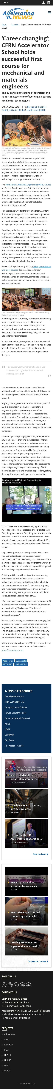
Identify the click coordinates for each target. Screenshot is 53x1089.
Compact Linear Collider (16, 707)
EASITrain (9, 740)
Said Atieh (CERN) (17, 110)
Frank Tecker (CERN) (36, 110)
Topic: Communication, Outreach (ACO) (26, 26)
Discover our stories (37, 961)
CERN (5, 2)
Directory (49, 2)
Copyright (21, 1083)
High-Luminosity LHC (14, 702)
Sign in (43, 2)
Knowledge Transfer (14, 746)
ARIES (7, 724)
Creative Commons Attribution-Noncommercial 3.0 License (23, 1016)
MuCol (7, 1071)
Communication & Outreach (17, 718)
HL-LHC (7, 1060)
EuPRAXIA (9, 735)
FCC (6, 1050)
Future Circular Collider (15, 713)
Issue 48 (14, 25)
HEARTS (8, 1055)
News (4, 25)
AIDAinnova (9, 1034)
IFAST (7, 729)
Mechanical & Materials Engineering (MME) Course (28, 185)
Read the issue (39, 854)
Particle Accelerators (14, 696)
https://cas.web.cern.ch (12, 650)
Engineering (20, 664)
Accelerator (8, 661)
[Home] (18, 13)
